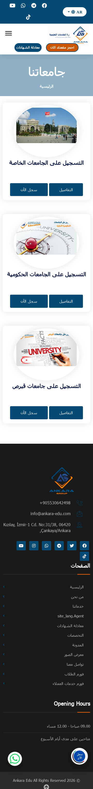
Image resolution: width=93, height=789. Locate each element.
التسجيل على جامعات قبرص (46, 385)
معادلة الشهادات (28, 47)
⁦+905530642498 (55, 502)
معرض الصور (74, 654)
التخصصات (75, 635)
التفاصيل (66, 189)
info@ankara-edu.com (50, 513)
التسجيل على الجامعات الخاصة (46, 162)
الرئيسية (46, 86)
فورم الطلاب (74, 673)
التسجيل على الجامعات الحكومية (46, 273)
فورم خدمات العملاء (68, 683)
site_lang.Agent (71, 615)
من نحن (77, 596)
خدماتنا (78, 606)
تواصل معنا (75, 664)
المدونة (78, 644)
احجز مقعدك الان (62, 47)
